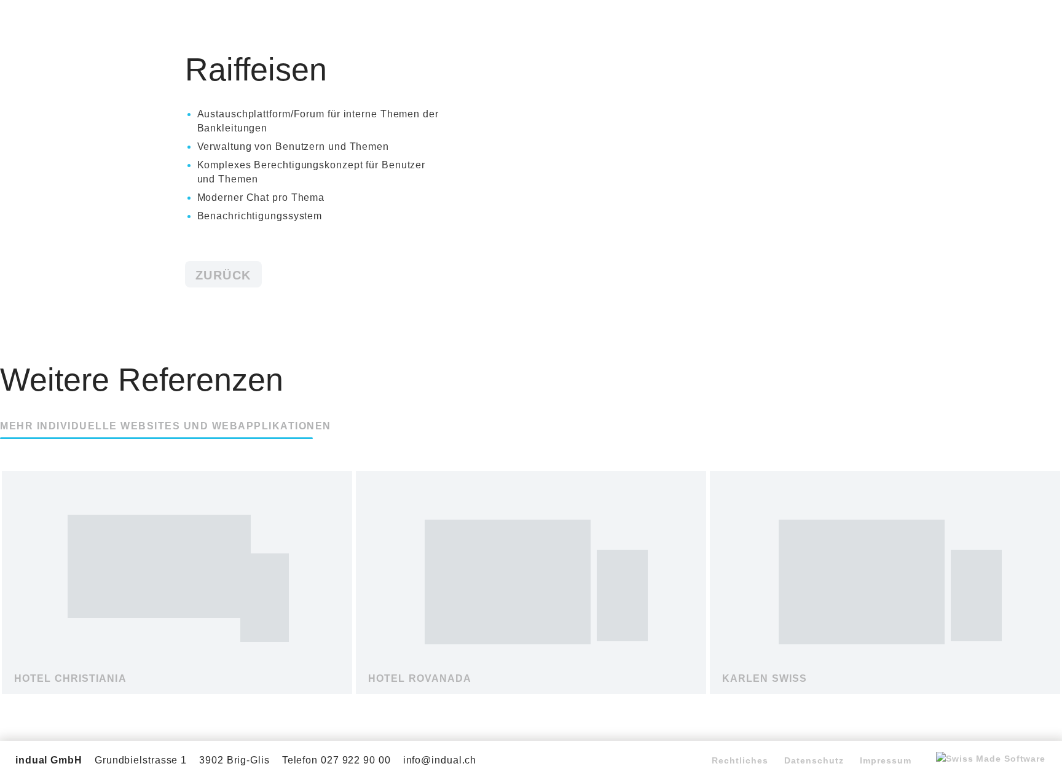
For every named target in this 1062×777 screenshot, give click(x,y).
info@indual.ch (440, 760)
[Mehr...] (177, 683)
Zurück (223, 275)
